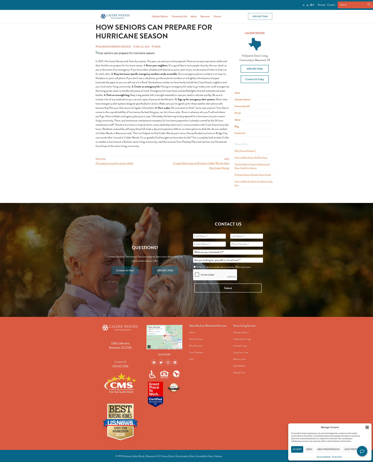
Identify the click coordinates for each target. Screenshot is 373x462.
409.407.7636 (260, 16)
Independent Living (242, 339)
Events (238, 113)
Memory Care (239, 359)
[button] (367, 427)
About (237, 120)
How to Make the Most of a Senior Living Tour (253, 183)
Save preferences (355, 449)
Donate (321, 5)
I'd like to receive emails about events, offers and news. (223, 267)
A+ (312, 5)
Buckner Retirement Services (114, 46)
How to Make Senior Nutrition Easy (251, 157)
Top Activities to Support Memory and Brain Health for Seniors (252, 166)
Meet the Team (196, 339)
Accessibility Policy (205, 456)
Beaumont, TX (152, 456)
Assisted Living (240, 345)
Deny (309, 449)
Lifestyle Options (243, 99)
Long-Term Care (240, 352)
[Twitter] (161, 362)
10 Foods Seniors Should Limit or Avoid (253, 174)
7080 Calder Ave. (120, 343)
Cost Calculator (196, 352)
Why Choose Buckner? (245, 151)
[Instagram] (168, 362)
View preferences (328, 449)
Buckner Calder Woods (134, 456)
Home (237, 93)
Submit (228, 288)
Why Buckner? (196, 345)
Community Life (242, 106)
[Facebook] (154, 362)
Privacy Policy (337, 456)
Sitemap (218, 456)
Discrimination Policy (185, 456)
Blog (237, 126)
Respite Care (239, 372)
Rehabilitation (239, 366)
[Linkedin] (175, 362)
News (157, 46)
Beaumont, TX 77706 (120, 347)
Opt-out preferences (323, 456)
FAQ (191, 359)
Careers (331, 5)
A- (304, 5)
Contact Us (240, 133)
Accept (297, 449)
